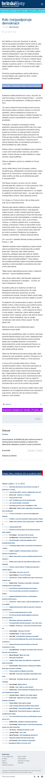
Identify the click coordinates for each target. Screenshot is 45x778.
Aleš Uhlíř (12, 636)
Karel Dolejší (13, 631)
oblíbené (39, 451)
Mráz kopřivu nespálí (25, 703)
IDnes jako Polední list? (16, 658)
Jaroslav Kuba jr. (14, 695)
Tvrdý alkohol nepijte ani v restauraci (29, 708)
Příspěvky (20, 763)
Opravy (4, 761)
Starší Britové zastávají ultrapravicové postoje (23, 588)
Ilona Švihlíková (14, 575)
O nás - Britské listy (7, 756)
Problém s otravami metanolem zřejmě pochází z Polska (26, 519)
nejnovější (31, 451)
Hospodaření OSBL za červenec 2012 (20, 743)
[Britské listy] (22, 87)
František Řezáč (14, 634)
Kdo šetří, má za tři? (23, 572)
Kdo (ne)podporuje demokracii (29, 735)
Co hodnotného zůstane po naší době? (27, 636)
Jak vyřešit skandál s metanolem (19, 503)
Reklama (4, 763)
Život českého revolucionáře (26, 740)
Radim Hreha (13, 583)
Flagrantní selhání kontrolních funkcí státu (21, 738)
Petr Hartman (13, 740)
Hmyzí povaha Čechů (15, 498)
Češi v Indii (22, 732)
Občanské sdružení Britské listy (22, 770)
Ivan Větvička (13, 708)
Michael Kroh (13, 711)
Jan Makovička (13, 537)
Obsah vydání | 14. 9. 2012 (13, 483)
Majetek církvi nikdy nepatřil (28, 695)
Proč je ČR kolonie (25, 575)
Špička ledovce (22, 684)
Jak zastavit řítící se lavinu (25, 535)
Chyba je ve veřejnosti (23, 495)
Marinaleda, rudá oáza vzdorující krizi (20, 620)
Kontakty (4, 758)
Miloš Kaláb (12, 508)
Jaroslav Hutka (14, 732)
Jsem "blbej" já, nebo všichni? (24, 687)
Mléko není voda (24, 655)
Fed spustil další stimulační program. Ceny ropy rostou (25, 623)
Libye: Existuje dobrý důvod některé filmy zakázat (24, 706)
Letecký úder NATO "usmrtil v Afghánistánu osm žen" (25, 492)
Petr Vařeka (12, 572)
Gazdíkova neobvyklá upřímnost (27, 722)
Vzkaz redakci (22, 758)
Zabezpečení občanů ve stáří (25, 730)
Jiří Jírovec (12, 730)
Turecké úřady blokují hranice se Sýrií (20, 612)
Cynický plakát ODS (15, 527)
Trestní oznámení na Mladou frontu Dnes (21, 671)
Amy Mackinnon (14, 650)
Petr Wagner (13, 535)
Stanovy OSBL (22, 756)
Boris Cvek (12, 495)
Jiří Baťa (11, 687)
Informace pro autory (24, 761)
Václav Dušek (13, 703)
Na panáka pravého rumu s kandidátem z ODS (23, 505)
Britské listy (18, 4)
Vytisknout (8, 404)
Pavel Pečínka (13, 666)
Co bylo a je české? (26, 634)
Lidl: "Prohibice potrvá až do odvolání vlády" (22, 500)
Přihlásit (5, 434)
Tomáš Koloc (13, 690)
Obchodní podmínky (8, 765)
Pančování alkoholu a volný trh (28, 537)
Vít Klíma (12, 626)
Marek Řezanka (14, 27)
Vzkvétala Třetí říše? (24, 631)
